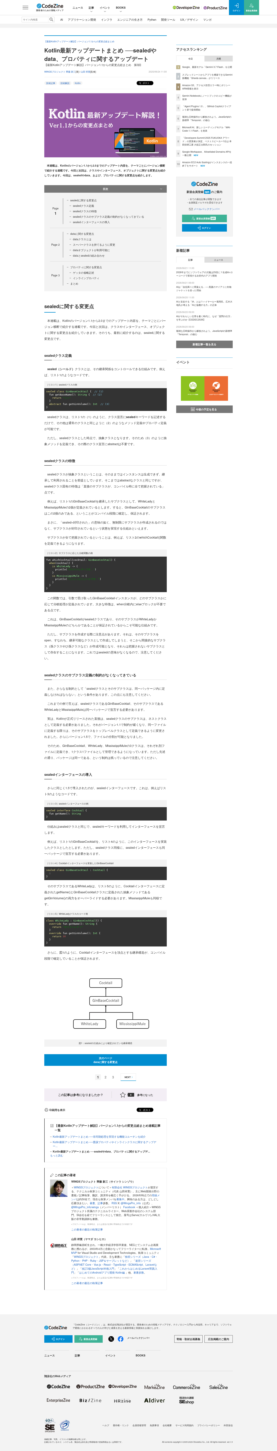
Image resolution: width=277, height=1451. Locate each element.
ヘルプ (105, 1425)
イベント (105, 7)
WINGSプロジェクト (86, 1187)
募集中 (120, 1199)
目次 (105, 189)
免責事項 (154, 1425)
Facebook (129, 1207)
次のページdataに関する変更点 (105, 1060)
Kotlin (78, 83)
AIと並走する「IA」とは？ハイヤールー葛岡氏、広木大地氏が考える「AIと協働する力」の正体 (204, 303)
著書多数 (138, 1272)
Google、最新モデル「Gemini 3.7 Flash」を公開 (207, 66)
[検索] (51, 19)
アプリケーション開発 (82, 19)
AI (61, 19)
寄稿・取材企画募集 (188, 1339)
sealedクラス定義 (83, 206)
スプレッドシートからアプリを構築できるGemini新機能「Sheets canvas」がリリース (207, 76)
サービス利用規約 (184, 1425)
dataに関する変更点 (82, 234)
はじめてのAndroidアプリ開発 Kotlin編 (102, 1272)
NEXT (128, 1077)
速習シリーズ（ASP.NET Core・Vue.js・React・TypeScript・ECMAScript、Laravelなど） (114, 1264)
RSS (115, 1203)
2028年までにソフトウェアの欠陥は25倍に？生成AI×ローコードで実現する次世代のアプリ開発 (204, 273)
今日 (190, 58)
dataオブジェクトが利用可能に (91, 250)
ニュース (78, 7)
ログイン (206, 228)
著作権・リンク (121, 1425)
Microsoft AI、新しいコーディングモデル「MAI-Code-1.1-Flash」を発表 (206, 129)
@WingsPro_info (131, 1203)
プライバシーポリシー (208, 1425)
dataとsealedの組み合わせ (89, 255)
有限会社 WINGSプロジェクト (130, 1187)
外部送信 (228, 1425)
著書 (92, 1203)
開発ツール (168, 19)
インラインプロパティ (86, 278)
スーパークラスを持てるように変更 (94, 244)
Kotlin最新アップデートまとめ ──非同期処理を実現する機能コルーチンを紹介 (99, 1136)
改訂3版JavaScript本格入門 (98, 1268)
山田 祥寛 (85, 71)
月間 (218, 58)
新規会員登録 (205, 218)
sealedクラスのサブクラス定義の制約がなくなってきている (108, 216)
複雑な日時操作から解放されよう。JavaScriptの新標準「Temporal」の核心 (206, 118)
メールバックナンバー (207, 209)
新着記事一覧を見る (204, 344)
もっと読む (56, 1155)
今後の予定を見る (206, 409)
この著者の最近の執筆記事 (87, 1229)
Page (55, 244)
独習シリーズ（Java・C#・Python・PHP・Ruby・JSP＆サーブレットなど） (114, 1258)
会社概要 (167, 1425)
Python (152, 19)
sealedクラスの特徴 (85, 211)
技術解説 (65, 83)
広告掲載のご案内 (218, 1339)
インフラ (106, 19)
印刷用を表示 (57, 1110)
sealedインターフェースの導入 (91, 222)
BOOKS (120, 7)
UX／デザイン (189, 19)
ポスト (145, 82)
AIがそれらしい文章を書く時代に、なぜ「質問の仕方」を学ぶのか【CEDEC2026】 (204, 317)
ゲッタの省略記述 (83, 272)
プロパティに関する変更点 (86, 267)
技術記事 (50, 83)
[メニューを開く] (25, 7)
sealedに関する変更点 (83, 200)
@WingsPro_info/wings (85, 1207)
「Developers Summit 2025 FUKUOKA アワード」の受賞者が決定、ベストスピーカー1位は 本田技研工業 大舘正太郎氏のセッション (207, 141)
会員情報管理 (139, 1425)
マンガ (207, 19)
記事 (91, 7)
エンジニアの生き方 (130, 19)
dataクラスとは (82, 239)
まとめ (74, 283)
